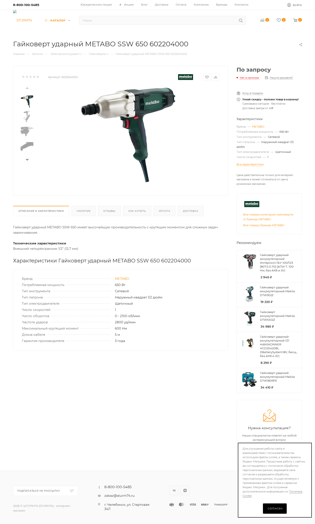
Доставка (190, 210)
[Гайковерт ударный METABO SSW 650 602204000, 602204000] (128, 134)
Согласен (275, 508)
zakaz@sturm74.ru (119, 496)
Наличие (84, 210)
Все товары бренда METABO (263, 225)
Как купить (137, 210)
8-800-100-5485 (26, 5)
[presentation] (27, 88)
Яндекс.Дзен (185, 490)
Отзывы (109, 210)
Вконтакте (174, 490)
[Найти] (241, 20)
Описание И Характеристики (41, 210)
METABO (122, 279)
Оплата (164, 210)
